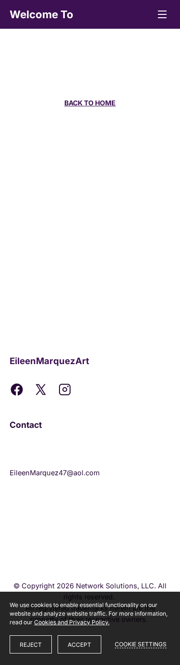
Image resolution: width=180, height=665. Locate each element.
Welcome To (41, 14)
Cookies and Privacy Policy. (71, 622)
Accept (79, 644)
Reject (31, 644)
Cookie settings (141, 644)
